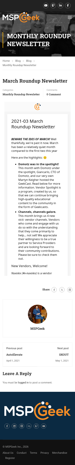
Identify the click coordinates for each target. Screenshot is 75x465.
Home (6, 60)
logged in (23, 382)
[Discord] (21, 426)
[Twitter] (62, 289)
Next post (63, 348)
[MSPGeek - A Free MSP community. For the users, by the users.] (21, 17)
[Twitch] (36, 426)
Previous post (14, 348)
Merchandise (59, 452)
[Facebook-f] (7, 426)
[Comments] (29, 426)
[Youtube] (43, 426)
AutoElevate (14, 354)
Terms (33, 452)
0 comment (54, 94)
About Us (8, 452)
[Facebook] (54, 289)
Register (10, 458)
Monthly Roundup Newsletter (19, 65)
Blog (18, 60)
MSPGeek (37, 328)
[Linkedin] (14, 426)
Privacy (44, 452)
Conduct (22, 452)
